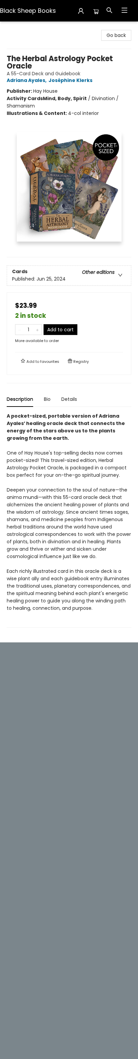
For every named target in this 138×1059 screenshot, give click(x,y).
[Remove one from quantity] (19, 329)
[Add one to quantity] (37, 329)
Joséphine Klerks (70, 80)
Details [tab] (69, 399)
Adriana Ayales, (27, 80)
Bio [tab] (47, 399)
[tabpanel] (69, 520)
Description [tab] (20, 399)
